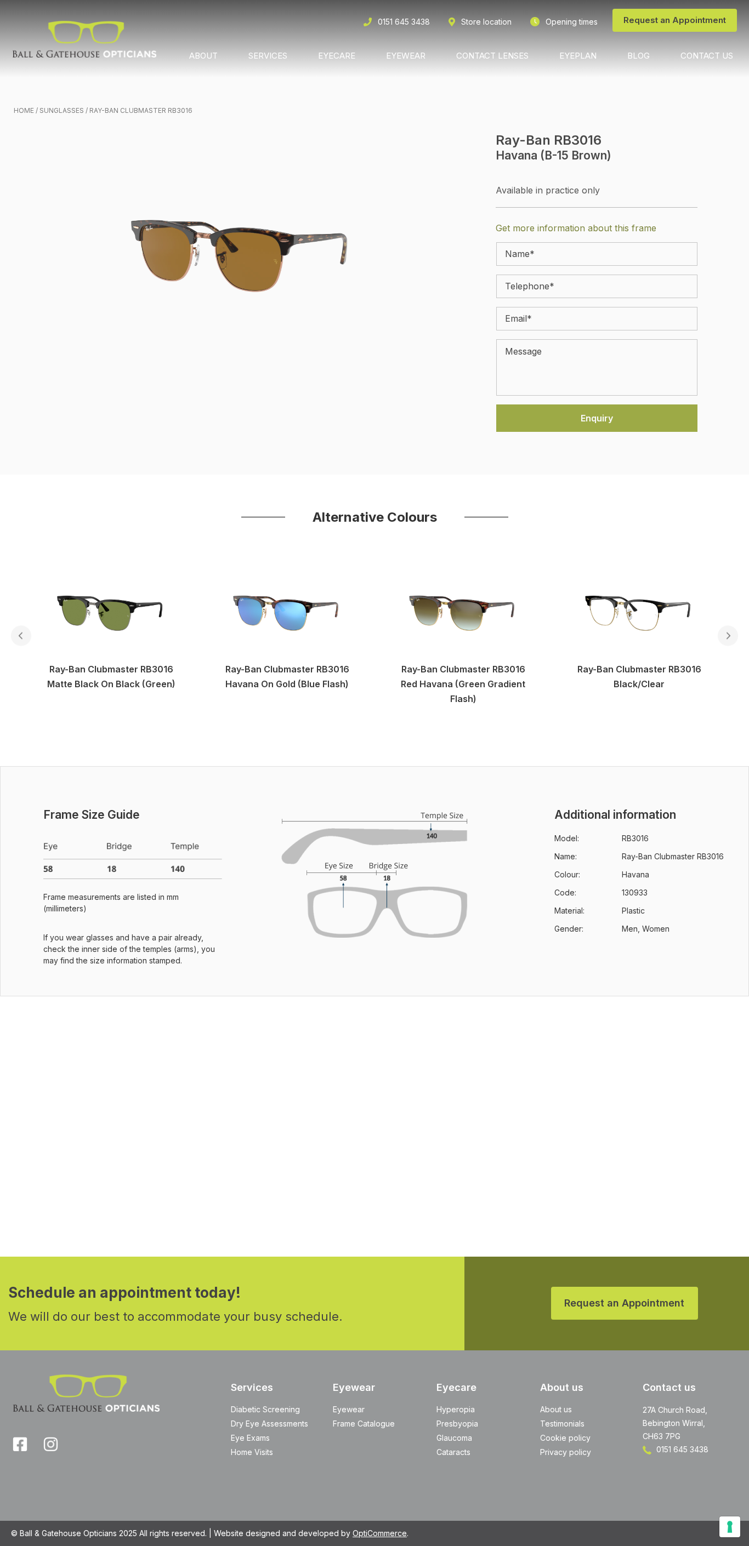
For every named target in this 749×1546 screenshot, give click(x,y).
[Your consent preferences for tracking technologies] (729, 1526)
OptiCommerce (380, 1533)
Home (24, 110)
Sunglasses (61, 110)
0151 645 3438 (681, 1449)
